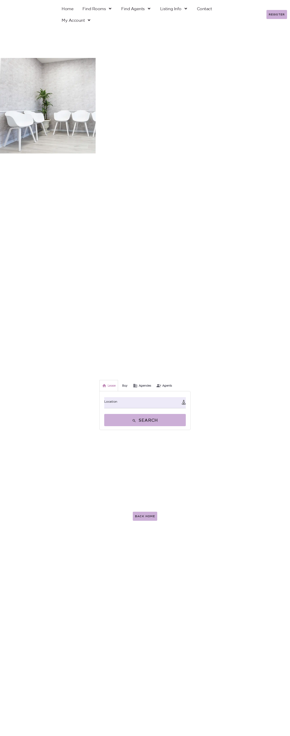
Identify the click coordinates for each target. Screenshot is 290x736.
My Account (73, 20)
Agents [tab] (167, 385)
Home (67, 8)
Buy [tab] (125, 385)
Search (147, 420)
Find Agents (133, 8)
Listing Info (170, 8)
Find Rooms (94, 8)
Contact (204, 8)
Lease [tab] (112, 385)
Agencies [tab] (145, 385)
